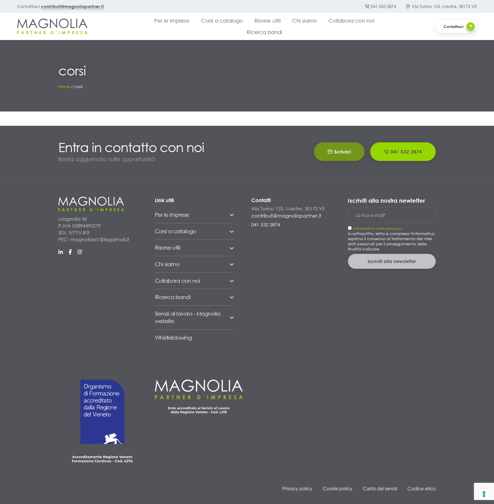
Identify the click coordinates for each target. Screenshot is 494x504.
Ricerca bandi (264, 32)
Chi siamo (304, 20)
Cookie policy (337, 488)
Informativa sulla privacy (377, 228)
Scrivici (342, 151)
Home (64, 86)
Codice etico (421, 488)
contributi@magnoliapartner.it (72, 6)
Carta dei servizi (380, 488)
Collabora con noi (351, 20)
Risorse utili (267, 20)
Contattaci (453, 26)
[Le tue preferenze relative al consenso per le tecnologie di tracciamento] (484, 494)
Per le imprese (172, 20)
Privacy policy (297, 488)
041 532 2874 (383, 6)
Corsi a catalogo (222, 20)
